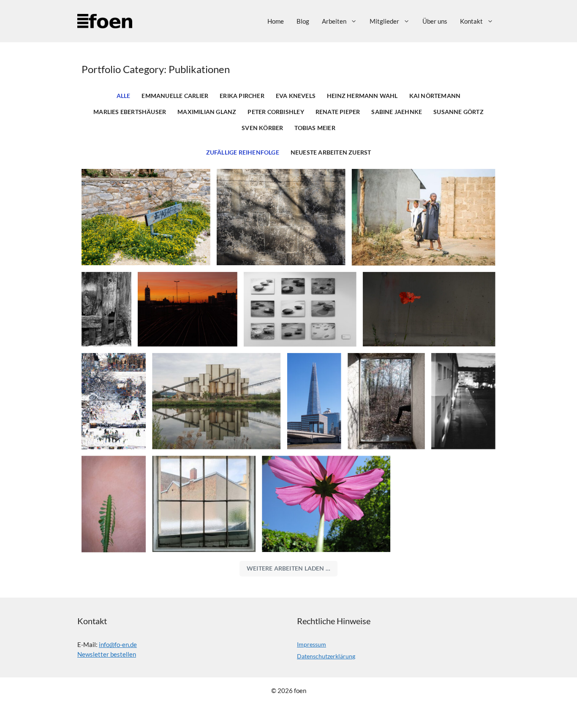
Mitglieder (384, 21)
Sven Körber (262, 128)
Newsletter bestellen (106, 654)
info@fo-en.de (118, 644)
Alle (124, 95)
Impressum (311, 644)
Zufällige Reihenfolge (242, 152)
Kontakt (471, 21)
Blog (303, 21)
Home (275, 21)
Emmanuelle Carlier (175, 95)
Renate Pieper (338, 112)
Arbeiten (334, 21)
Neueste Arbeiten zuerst (331, 152)
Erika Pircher (242, 95)
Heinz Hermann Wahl (362, 95)
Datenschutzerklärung (326, 656)
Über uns (434, 21)
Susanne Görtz (458, 112)
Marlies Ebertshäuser (129, 112)
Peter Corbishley (276, 112)
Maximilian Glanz (206, 112)
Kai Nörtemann (435, 95)
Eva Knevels (296, 95)
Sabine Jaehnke (396, 112)
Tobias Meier (314, 128)
